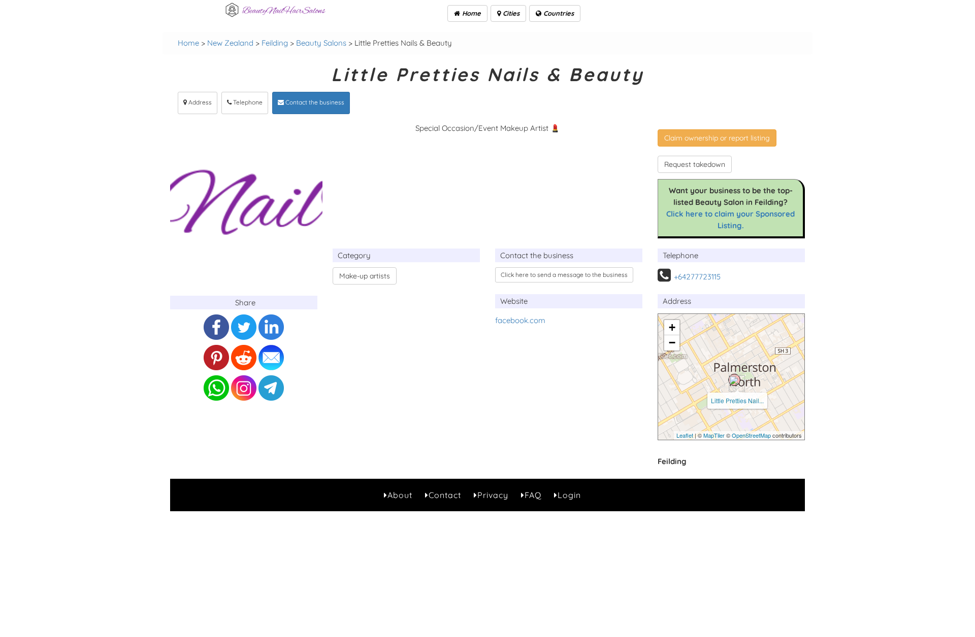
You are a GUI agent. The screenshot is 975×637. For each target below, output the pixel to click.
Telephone (247, 102)
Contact (445, 495)
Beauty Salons (321, 43)
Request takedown (694, 164)
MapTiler (714, 435)
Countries (557, 13)
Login (569, 495)
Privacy (492, 495)
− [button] (672, 342)
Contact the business (314, 102)
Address (199, 102)
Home (470, 13)
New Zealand (230, 43)
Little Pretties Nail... (737, 400)
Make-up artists (364, 275)
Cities (510, 13)
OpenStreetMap (751, 435)
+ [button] (672, 327)
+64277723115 (697, 276)
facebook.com (520, 320)
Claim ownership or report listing (717, 138)
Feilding (275, 43)
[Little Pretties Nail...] (734, 380)
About (399, 495)
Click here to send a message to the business (564, 274)
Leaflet (684, 435)
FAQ (533, 495)
